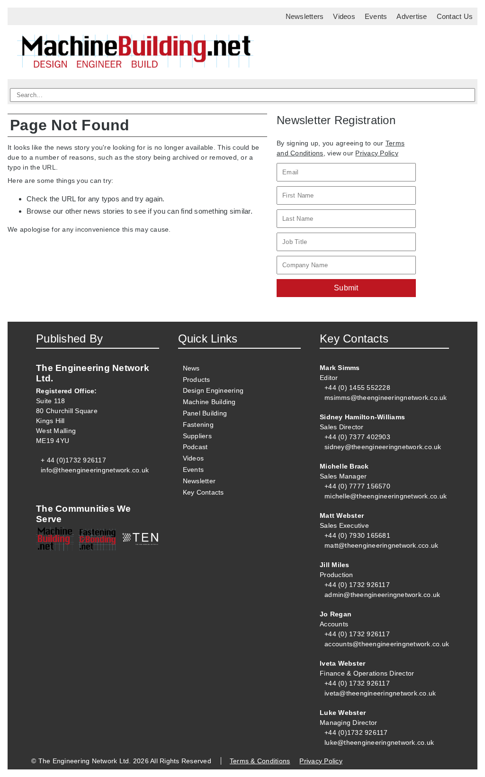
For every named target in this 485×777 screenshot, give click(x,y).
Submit (346, 288)
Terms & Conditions (260, 761)
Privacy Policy (376, 153)
